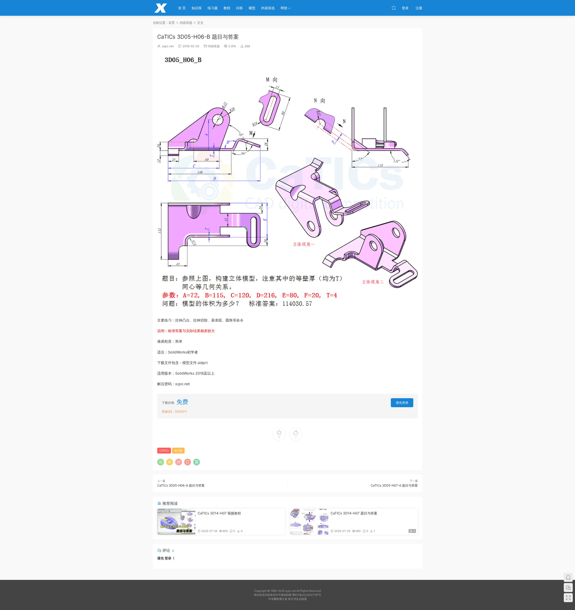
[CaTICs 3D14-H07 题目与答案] (309, 522)
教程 (226, 8)
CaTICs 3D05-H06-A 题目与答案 (181, 485)
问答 (239, 8)
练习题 (213, 8)
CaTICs (164, 450)
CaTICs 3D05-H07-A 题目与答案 (394, 485)
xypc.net (168, 46)
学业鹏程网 (160, 8)
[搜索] (393, 8)
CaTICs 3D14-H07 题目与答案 (354, 513)
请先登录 (402, 402)
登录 (168, 558)
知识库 (197, 8)
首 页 (182, 8)
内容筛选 (268, 8)
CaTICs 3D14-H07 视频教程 (219, 513)
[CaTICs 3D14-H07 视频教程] (176, 522)
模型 (252, 8)
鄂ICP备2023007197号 (306, 595)
